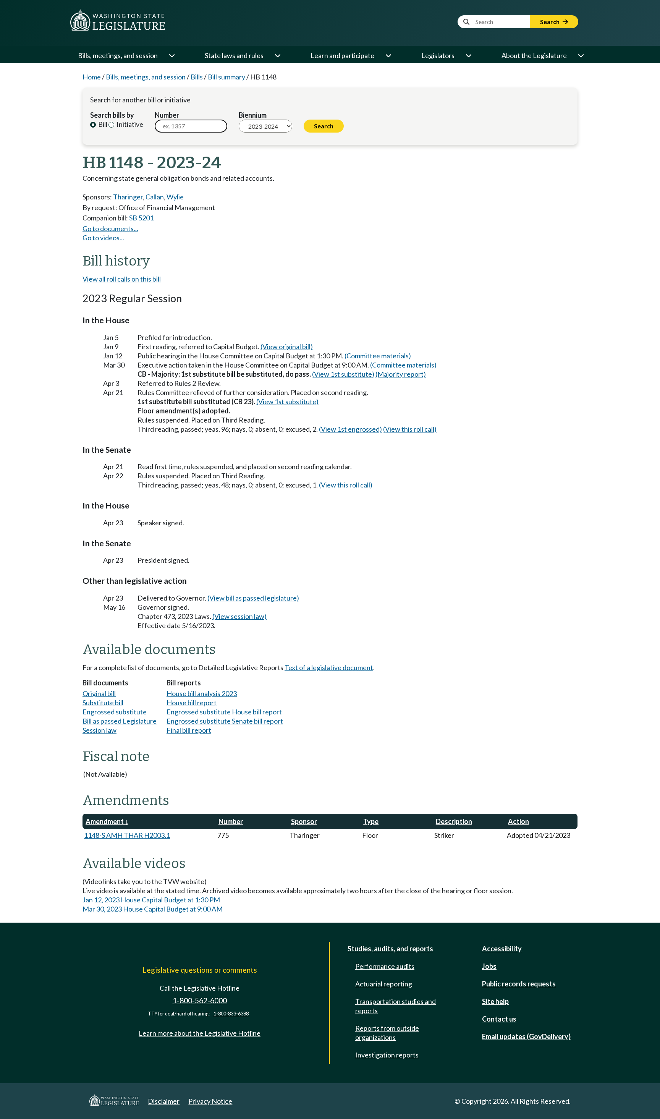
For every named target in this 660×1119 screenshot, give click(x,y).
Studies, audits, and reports (390, 948)
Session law (99, 730)
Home (91, 77)
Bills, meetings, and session (118, 55)
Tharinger (128, 197)
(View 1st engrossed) (350, 429)
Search (550, 21)
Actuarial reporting (383, 984)
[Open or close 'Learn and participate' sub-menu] (388, 55)
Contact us (499, 1019)
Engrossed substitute (114, 712)
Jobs (489, 966)
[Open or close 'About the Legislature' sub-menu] (580, 55)
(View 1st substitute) (343, 374)
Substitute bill (102, 702)
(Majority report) (400, 374)
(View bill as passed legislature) (253, 598)
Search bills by (112, 115)
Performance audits (384, 966)
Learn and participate (342, 55)
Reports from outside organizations (387, 1032)
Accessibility (502, 948)
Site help (495, 1001)
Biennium (253, 115)
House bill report (192, 702)
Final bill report (189, 730)
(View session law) (239, 616)
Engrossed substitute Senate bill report (225, 721)
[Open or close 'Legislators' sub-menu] (468, 55)
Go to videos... (103, 237)
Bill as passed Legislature (119, 721)
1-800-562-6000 (200, 1000)
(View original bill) (286, 346)
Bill (102, 124)
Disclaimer (164, 1101)
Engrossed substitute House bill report (224, 712)
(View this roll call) (410, 429)
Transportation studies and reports (395, 1006)
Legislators (438, 55)
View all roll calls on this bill (121, 279)
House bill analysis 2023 (202, 693)
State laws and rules (234, 55)
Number (167, 115)
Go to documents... (110, 228)
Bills (197, 77)
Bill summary (226, 77)
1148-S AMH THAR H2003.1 (127, 835)
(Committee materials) (378, 355)
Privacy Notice (210, 1101)
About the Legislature (534, 55)
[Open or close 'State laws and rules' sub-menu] (277, 55)
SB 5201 (141, 218)
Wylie (175, 197)
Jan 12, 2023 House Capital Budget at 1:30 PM (151, 900)
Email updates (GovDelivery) (526, 1036)
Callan (155, 197)
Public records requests (519, 984)
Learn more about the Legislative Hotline (199, 1033)
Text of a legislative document (329, 667)
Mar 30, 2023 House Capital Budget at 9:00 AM (152, 909)
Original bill (99, 693)
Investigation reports (387, 1055)
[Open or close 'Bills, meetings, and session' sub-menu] (171, 55)
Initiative (129, 124)
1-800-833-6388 (231, 1014)
